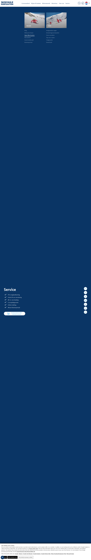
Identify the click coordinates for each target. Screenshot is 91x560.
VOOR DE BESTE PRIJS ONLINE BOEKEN (16, 313)
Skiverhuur (54, 3)
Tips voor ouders (50, 37)
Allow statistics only (12, 557)
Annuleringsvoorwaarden (52, 33)
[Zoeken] (79, 3)
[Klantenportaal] (85, 304)
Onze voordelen (50, 35)
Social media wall (29, 40)
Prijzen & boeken (36, 3)
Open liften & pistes (29, 35)
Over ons (61, 3)
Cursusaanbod (26, 3)
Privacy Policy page (33, 548)
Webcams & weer (28, 33)
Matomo (21, 553)
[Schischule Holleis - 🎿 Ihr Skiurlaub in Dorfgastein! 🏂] (7, 3)
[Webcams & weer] (85, 292)
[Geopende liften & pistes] (85, 296)
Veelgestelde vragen (51, 30)
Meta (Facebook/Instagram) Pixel (58, 553)
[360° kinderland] (85, 300)
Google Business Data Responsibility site (26, 551)
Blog (25, 30)
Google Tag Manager (28, 553)
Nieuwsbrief (27, 37)
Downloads (49, 42)
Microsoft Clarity (70, 553)
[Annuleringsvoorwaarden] (85, 308)
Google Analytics (37, 553)
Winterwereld (46, 3)
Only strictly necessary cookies (25, 557)
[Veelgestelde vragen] (85, 288)
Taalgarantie (49, 40)
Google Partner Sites (46, 553)
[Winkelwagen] (82, 3)
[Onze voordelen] (85, 312)
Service (67, 3)
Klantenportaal (28, 42)
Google (16, 553)
